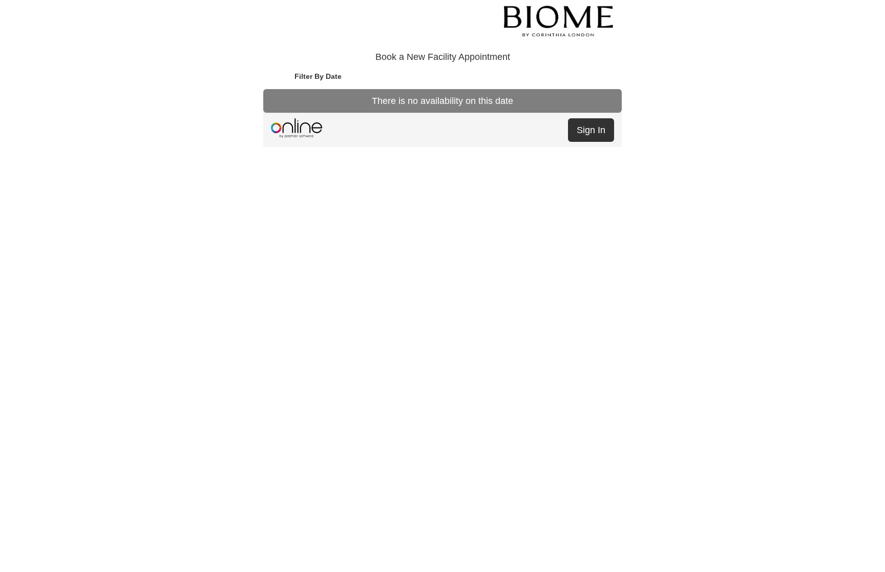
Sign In (591, 130)
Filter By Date (318, 76)
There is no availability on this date (442, 101)
